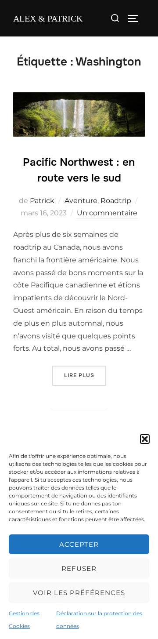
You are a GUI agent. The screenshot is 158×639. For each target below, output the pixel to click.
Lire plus (85, 375)
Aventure (81, 200)
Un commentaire (107, 213)
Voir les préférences (79, 592)
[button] (144, 439)
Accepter (79, 544)
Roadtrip (116, 200)
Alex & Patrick (48, 18)
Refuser (79, 568)
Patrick (42, 200)
